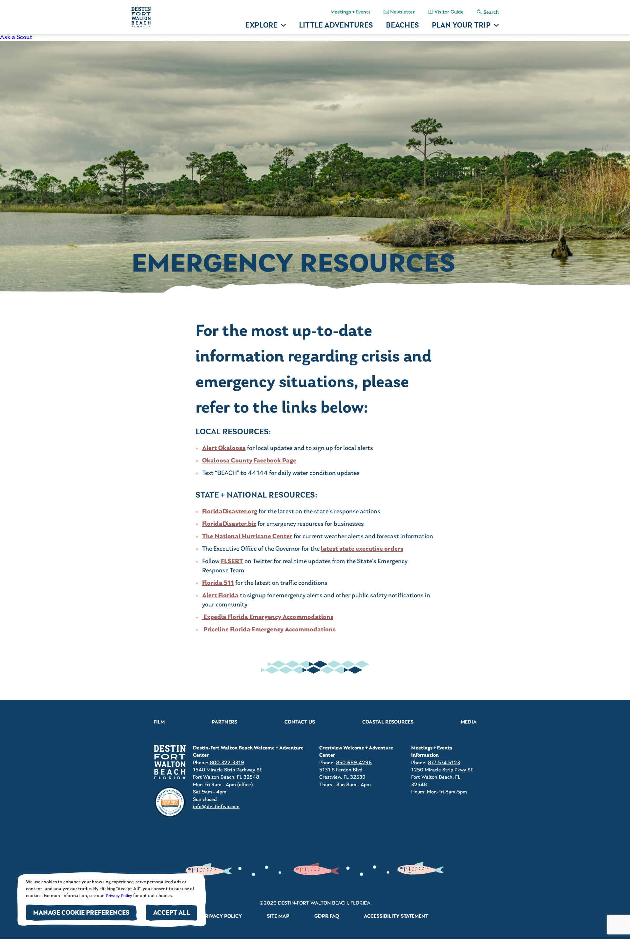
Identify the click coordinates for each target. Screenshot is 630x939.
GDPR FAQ (326, 916)
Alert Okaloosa (224, 448)
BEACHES (402, 26)
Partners (224, 722)
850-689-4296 (354, 762)
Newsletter (402, 12)
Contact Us (299, 722)
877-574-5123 (444, 762)
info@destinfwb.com (216, 806)
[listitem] (315, 37)
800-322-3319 (227, 762)
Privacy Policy (118, 895)
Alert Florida (220, 595)
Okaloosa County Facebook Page (249, 461)
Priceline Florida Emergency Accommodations (269, 629)
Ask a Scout (16, 37)
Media (469, 722)
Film (159, 722)
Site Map (278, 916)
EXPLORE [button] (261, 26)
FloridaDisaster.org (229, 511)
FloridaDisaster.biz (229, 524)
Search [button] (491, 12)
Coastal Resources (387, 722)
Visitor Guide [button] (449, 12)
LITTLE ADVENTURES (336, 26)
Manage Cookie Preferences (81, 913)
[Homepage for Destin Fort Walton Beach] (170, 762)
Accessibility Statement (396, 916)
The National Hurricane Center (247, 536)
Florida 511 (218, 583)
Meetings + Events (350, 12)
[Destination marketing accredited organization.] (170, 802)
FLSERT (232, 561)
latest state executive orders (362, 549)
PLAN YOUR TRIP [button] (461, 26)
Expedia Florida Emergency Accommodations (267, 617)
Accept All (171, 913)
